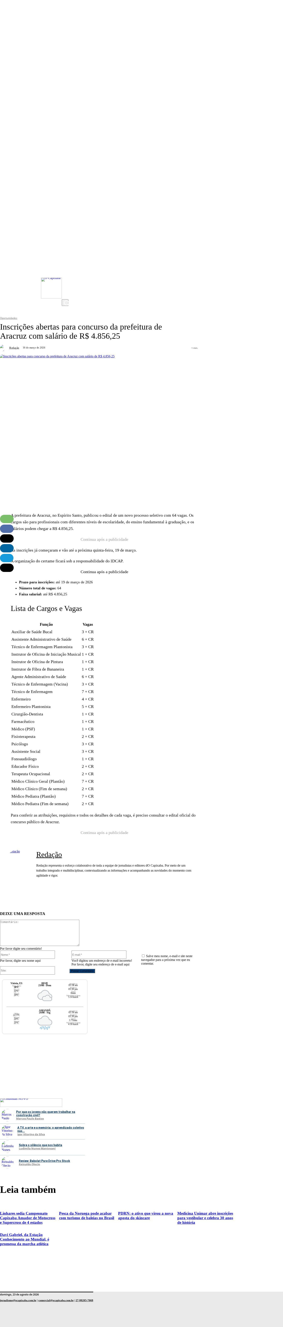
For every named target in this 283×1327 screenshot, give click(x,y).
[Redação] (4, 348)
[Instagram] (66, 262)
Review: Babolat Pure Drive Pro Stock (44, 1161)
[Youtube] (66, 270)
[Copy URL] (7, 568)
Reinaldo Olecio (29, 1164)
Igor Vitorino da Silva (31, 1134)
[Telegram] (6, 558)
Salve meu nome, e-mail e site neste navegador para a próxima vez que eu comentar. (166, 959)
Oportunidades (8, 318)
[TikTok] (66, 287)
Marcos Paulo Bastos (30, 1118)
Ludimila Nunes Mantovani (37, 1148)
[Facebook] (66, 278)
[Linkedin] (7, 548)
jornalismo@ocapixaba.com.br (18, 1300)
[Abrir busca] (65, 302)
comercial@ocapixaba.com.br (56, 1300)
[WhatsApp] (7, 519)
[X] (66, 295)
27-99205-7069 (84, 1300)
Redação (14, 348)
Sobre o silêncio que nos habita (40, 1145)
